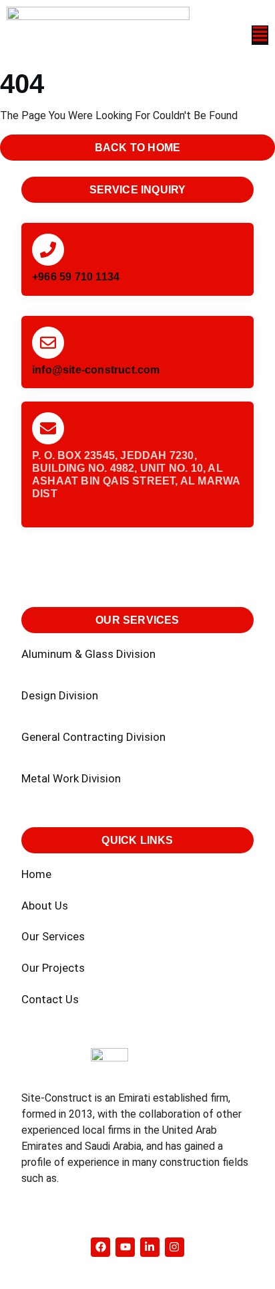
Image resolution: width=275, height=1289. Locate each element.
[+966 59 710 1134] (48, 250)
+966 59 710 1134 (75, 276)
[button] (229, 35)
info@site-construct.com (96, 369)
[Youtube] (125, 1247)
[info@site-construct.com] (48, 343)
